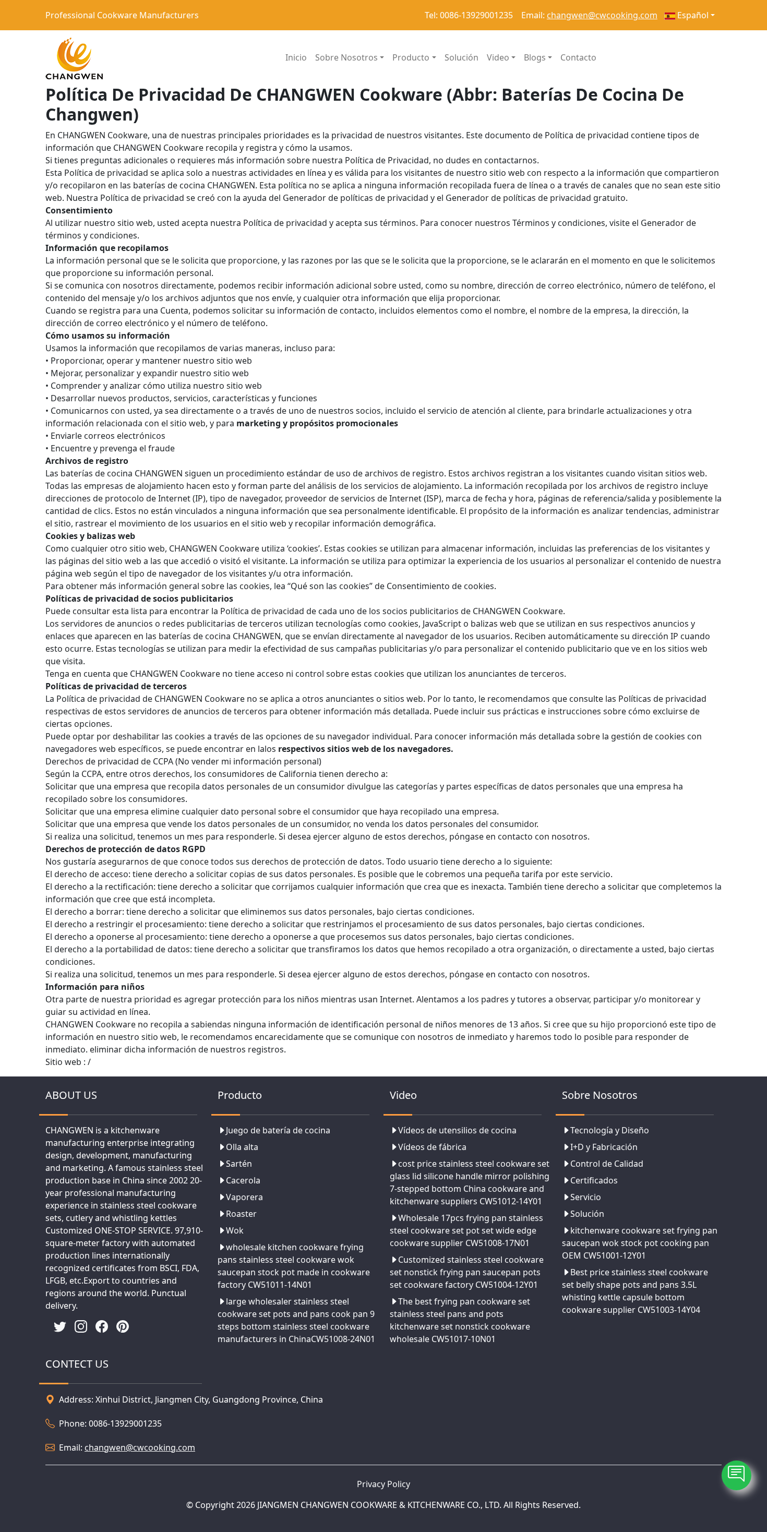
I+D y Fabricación (604, 1147)
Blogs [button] (535, 57)
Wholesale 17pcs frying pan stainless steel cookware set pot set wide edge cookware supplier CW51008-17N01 (466, 1230)
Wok (235, 1230)
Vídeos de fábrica (432, 1147)
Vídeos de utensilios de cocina (457, 1130)
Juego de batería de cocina (278, 1130)
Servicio (585, 1197)
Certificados (594, 1180)
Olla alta (242, 1147)
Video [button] (498, 57)
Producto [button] (410, 57)
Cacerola (243, 1180)
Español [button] (692, 15)
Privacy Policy (383, 1484)
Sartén (239, 1163)
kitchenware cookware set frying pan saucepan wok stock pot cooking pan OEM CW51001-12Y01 (639, 1243)
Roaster (241, 1213)
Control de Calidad (606, 1163)
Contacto (578, 57)
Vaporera (244, 1197)
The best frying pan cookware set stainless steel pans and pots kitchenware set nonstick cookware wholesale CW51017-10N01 (460, 1320)
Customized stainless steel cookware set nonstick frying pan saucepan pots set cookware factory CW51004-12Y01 (467, 1272)
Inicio (296, 57)
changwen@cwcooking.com (602, 15)
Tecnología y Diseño (609, 1130)
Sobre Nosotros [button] (346, 57)
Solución (461, 57)
